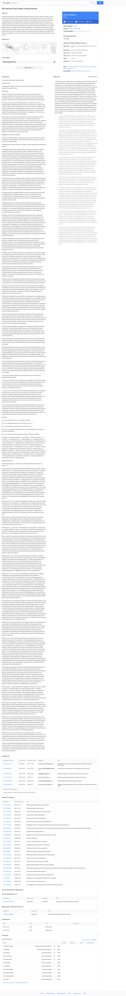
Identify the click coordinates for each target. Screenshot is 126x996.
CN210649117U (7, 838)
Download (86, 939)
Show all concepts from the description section (15, 982)
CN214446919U (7, 861)
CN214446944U (7, 858)
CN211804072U (7, 815)
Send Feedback (50, 993)
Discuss (88, 71)
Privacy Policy (77, 993)
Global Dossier (81, 71)
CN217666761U (7, 821)
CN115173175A (7, 777)
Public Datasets (61, 993)
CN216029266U (7, 864)
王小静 (70, 28)
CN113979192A (7, 773)
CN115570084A (7, 781)
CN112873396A (7, 818)
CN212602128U (7, 871)
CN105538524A (7, 828)
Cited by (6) (69, 66)
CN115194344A (7, 854)
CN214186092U (7, 851)
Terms (69, 993)
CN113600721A (7, 763)
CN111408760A (7, 831)
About (42, 993)
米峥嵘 (78, 28)
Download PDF (70, 21)
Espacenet (74, 71)
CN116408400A (7, 784)
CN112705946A (7, 841)
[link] (8, 946)
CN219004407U (7, 845)
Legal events (76, 66)
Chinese (75, 26)
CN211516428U (7, 874)
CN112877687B (7, 868)
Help (84, 993)
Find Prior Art (80, 21)
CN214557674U (7, 808)
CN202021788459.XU (8, 901)
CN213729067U (7, 805)
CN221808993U (7, 835)
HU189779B (6, 878)
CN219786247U (7, 881)
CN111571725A (7, 825)
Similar (90, 21)
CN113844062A (7, 768)
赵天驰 (74, 28)
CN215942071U (7, 848)
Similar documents (85, 66)
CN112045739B (7, 811)
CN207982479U (7, 884)
